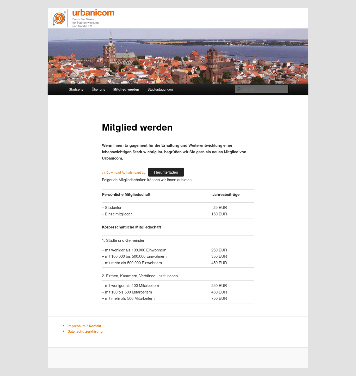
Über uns (98, 89)
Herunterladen (166, 172)
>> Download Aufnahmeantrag (123, 172)
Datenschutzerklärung (85, 331)
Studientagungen (160, 89)
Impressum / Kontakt (84, 325)
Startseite (76, 89)
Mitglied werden (126, 89)
